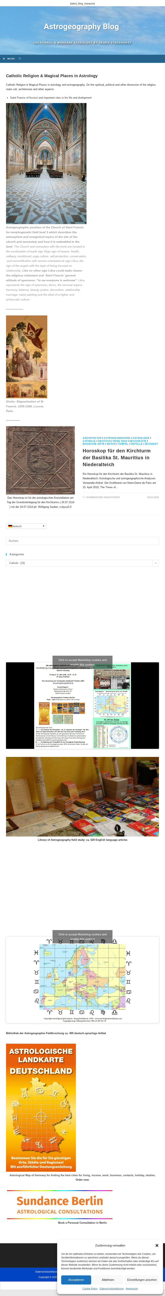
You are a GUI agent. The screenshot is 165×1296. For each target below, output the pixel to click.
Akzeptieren (76, 1279)
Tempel (123, 444)
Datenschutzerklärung (112, 1288)
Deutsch (104, 441)
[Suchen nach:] (18, 59)
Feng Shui (120, 441)
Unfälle (137, 444)
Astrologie (141, 438)
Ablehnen (108, 1279)
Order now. (83, 1179)
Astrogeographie (117, 438)
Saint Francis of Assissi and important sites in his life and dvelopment (51, 97)
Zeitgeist (151, 444)
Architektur (92, 438)
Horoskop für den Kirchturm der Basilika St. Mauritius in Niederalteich (117, 457)
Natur (111, 444)
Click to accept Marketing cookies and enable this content (83, 662)
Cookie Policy (90, 1288)
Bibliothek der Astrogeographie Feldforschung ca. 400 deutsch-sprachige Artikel (56, 1033)
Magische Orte (94, 444)
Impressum (132, 1288)
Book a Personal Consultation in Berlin (82, 1222)
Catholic (89, 441)
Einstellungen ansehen (142, 1279)
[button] (157, 1245)
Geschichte (137, 441)
